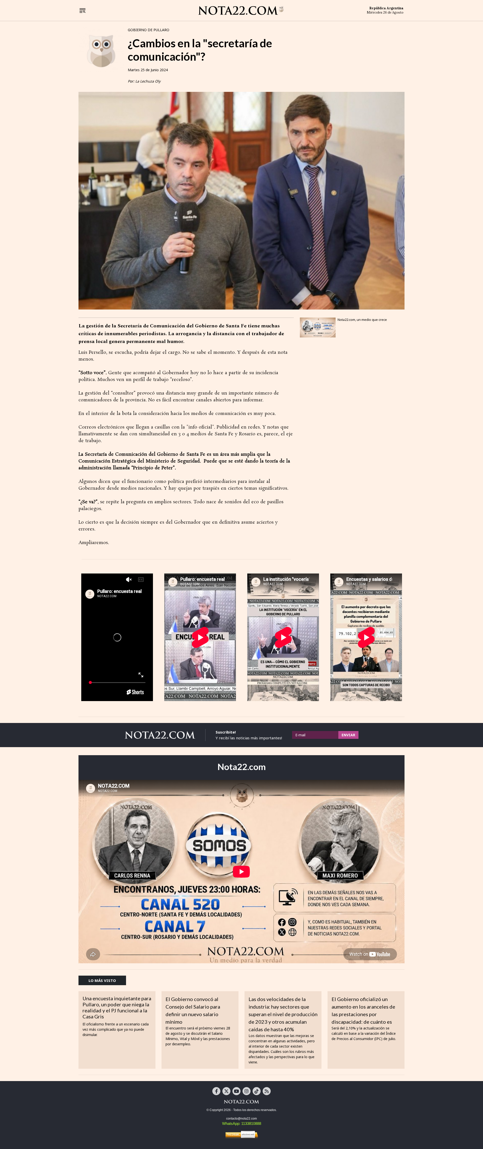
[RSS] (267, 1091)
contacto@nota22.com (241, 1118)
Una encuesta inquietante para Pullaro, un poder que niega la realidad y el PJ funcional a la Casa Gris (117, 1007)
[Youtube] (236, 1091)
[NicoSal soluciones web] (241, 1134)
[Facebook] (216, 1091)
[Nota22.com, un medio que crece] (318, 327)
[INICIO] (241, 10)
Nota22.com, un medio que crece (362, 319)
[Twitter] (226, 1091)
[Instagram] (247, 1091)
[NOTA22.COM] (241, 1101)
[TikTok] (257, 1091)
